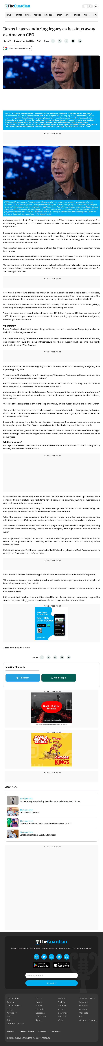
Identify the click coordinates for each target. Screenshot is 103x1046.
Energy (10, 1009)
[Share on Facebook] (53, 41)
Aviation (10, 1002)
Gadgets (83, 1013)
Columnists (41, 1016)
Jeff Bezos (26, 648)
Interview (83, 1005)
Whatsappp (60, 677)
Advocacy (11, 1013)
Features (62, 998)
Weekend (83, 1002)
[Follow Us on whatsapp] (66, 957)
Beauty (39, 1005)
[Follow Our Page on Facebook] (36, 957)
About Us (10, 1032)
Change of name (87, 1020)
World (60, 1020)
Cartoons (40, 1013)
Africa (9, 1016)
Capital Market (14, 1005)
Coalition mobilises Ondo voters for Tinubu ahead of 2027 (45, 823)
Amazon (15, 648)
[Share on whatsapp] (66, 41)
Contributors (13, 998)
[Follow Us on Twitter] (44, 957)
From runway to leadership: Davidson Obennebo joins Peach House (50, 801)
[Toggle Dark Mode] (87, 6)
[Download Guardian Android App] (41, 965)
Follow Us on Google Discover (20, 48)
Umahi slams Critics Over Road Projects (38, 835)
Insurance (63, 1013)
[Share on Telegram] (73, 41)
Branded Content (15, 1023)
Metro (28, 15)
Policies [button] (41, 1032)
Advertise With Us (27, 1032)
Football (62, 1005)
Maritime (62, 1016)
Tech (86, 15)
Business (48, 15)
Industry (61, 1009)
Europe (39, 1002)
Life (67, 15)
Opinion (77, 15)
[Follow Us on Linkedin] (59, 957)
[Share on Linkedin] (80, 41)
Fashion (61, 1002)
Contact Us (55, 1032)
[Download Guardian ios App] (61, 965)
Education (40, 1009)
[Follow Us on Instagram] (51, 957)
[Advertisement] (51, 473)
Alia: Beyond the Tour (29, 812)
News (9, 15)
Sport (59, 15)
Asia (9, 1020)
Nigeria (39, 1020)
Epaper (19, 15)
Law (81, 1016)
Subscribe (51, 983)
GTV (95, 15)
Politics (37, 15)
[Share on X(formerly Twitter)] (60, 41)
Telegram (24, 677)
